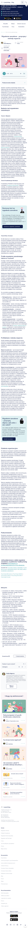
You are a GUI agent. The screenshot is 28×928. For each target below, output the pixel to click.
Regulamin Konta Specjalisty (7, 835)
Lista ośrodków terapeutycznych (8, 863)
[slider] (14, 76)
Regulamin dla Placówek (6, 838)
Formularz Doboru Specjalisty (7, 868)
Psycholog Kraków (5, 575)
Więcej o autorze (12, 686)
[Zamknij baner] (26, 5)
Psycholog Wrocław (17, 575)
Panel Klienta (4, 857)
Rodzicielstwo (21, 26)
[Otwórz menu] (26, 2)
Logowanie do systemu (6, 898)
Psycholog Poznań (5, 577)
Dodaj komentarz (20, 656)
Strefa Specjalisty (5, 893)
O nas (2, 841)
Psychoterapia (5, 26)
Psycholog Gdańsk (17, 574)
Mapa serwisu (4, 848)
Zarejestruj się (4, 903)
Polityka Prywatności (5, 833)
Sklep (2, 881)
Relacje (13, 23)
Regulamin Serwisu (5, 830)
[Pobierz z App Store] (17, 18)
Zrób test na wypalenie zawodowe (12, 226)
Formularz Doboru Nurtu (6, 870)
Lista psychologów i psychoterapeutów (9, 860)
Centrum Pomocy (4, 865)
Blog (2, 876)
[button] (24, 664)
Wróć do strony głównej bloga (11, 32)
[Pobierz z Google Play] (8, 18)
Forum (2, 878)
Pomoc (2, 846)
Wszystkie (5, 23)
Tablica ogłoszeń (4, 906)
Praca (13, 26)
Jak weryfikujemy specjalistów (7, 843)
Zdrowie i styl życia (21, 23)
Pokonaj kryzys (4, 883)
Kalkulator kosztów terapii (6, 873)
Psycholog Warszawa (6, 574)
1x (24, 73)
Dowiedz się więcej (8, 439)
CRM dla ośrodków (5, 895)
